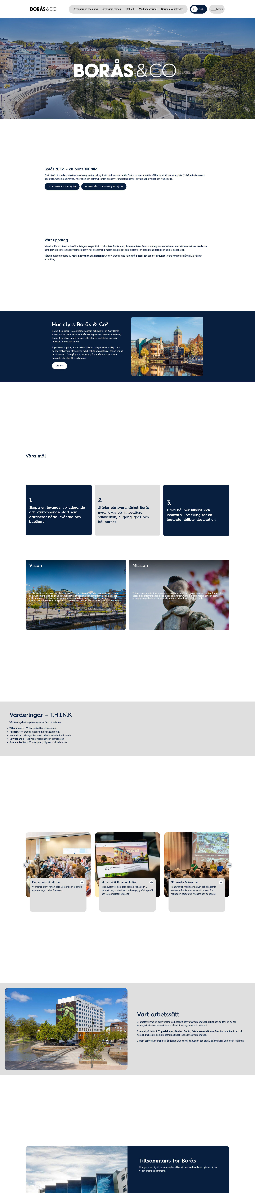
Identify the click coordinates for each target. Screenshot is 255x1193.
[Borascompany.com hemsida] (44, 9)
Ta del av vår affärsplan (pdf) (62, 186)
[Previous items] (26, 865)
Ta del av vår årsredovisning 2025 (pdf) (104, 186)
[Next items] (229, 865)
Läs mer (59, 366)
